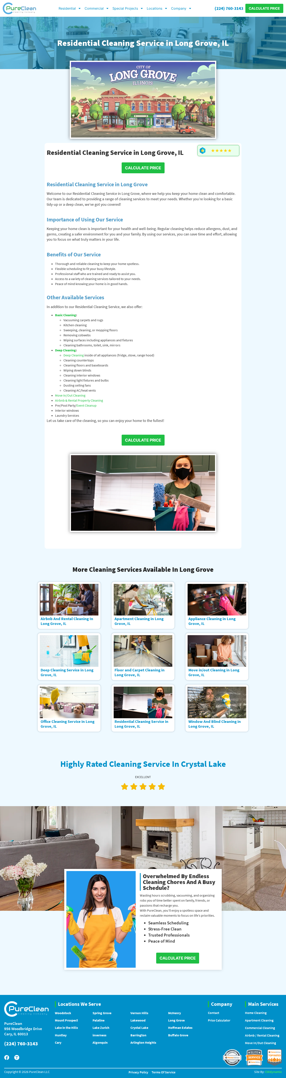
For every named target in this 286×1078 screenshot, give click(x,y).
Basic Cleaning (65, 315)
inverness (99, 1035)
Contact (213, 1013)
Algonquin (100, 1042)
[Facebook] (6, 1057)
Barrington (138, 1035)
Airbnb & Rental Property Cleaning (79, 400)
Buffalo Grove (178, 1035)
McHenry (174, 1013)
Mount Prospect (66, 1020)
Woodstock (63, 1013)
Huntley (61, 1035)
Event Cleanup (86, 405)
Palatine (98, 1020)
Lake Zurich (101, 1027)
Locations (154, 8)
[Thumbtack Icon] (16, 1057)
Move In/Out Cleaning (70, 395)
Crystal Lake (139, 1027)
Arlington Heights (143, 1042)
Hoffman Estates (180, 1027)
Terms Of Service (163, 1072)
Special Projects (125, 8)
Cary (58, 1042)
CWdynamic (273, 1072)
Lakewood (138, 1020)
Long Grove (176, 1020)
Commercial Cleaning (260, 1028)
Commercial (94, 8)
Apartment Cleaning (259, 1020)
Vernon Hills (139, 1013)
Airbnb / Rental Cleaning (262, 1035)
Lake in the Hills (66, 1027)
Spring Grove (102, 1013)
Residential (67, 8)
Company (178, 8)
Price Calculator (219, 1020)
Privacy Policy (138, 1072)
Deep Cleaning (65, 350)
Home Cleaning (256, 1013)
